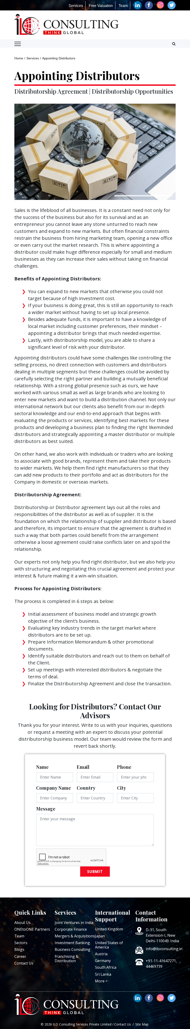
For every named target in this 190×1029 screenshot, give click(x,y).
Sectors (20, 942)
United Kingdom (109, 929)
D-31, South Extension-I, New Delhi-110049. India (162, 935)
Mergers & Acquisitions (75, 936)
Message (45, 808)
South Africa (105, 967)
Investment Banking (72, 942)
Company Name (53, 788)
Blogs (19, 949)
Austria (101, 953)
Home (18, 58)
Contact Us (23, 963)
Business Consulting (72, 949)
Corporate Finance (71, 929)
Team (123, 6)
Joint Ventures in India (74, 922)
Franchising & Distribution (66, 958)
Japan (100, 936)
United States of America (109, 945)
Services (76, 6)
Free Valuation (101, 6)
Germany (103, 960)
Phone (124, 767)
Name (42, 767)
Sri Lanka (103, 974)
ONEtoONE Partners (32, 929)
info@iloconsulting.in (164, 948)
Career (20, 956)
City (121, 788)
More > (101, 981)
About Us (22, 922)
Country (86, 788)
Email (83, 767)
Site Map (142, 1024)
